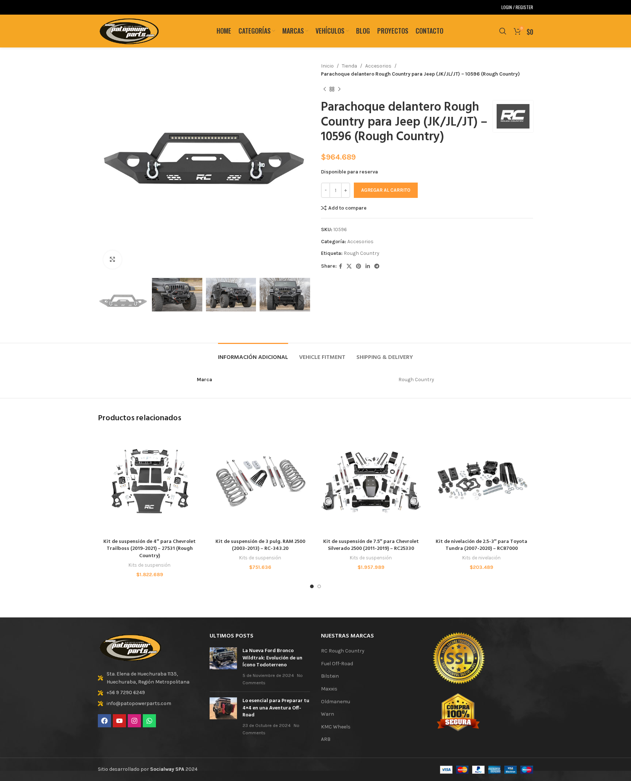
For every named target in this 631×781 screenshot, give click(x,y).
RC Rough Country (342, 651)
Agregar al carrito (385, 190)
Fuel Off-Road (337, 664)
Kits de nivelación (481, 557)
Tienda (349, 66)
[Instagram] (134, 720)
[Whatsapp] (149, 720)
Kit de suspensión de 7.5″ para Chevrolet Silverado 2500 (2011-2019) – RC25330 (371, 545)
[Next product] (339, 89)
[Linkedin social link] (367, 266)
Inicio (327, 66)
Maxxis (329, 689)
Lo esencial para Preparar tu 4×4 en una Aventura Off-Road (275, 708)
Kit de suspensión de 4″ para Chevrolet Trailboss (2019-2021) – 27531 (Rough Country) (149, 548)
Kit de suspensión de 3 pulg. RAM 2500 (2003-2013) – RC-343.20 (260, 545)
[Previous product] (324, 89)
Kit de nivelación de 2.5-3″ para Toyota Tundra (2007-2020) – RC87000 (481, 545)
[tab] (253, 354)
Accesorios (378, 66)
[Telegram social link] (377, 266)
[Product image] (149, 482)
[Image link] (131, 647)
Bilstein (330, 676)
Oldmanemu (335, 701)
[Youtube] (119, 720)
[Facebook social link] (340, 266)
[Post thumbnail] (223, 666)
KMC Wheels (336, 727)
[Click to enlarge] (112, 259)
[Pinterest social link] (358, 266)
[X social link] (349, 266)
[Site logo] (129, 30)
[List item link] (148, 678)
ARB (325, 739)
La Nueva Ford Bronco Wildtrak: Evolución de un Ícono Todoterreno (272, 658)
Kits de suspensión (150, 565)
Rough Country (361, 253)
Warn (327, 714)
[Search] (503, 31)
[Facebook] (104, 720)
